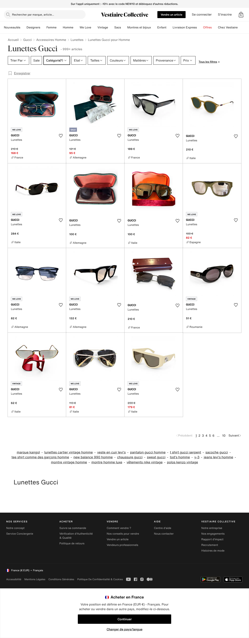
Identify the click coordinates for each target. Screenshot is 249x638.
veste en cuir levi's (111, 452)
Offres (207, 27)
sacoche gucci (216, 452)
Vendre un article (171, 14)
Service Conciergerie (19, 534)
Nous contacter (164, 534)
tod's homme (180, 457)
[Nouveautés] (23, 27)
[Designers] (43, 27)
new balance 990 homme (93, 457)
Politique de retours (71, 543)
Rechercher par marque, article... (33, 14)
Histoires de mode (212, 551)
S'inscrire (225, 14)
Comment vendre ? (119, 528)
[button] (241, 14)
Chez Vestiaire (228, 27)
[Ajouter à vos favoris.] (60, 135)
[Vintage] (111, 27)
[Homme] (76, 27)
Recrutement (209, 545)
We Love (85, 27)
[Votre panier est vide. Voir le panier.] (241, 14)
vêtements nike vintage (145, 462)
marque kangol (28, 452)
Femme (51, 27)
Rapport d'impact (212, 539)
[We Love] (94, 27)
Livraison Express (185, 27)
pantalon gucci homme (148, 452)
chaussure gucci (130, 457)
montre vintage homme (69, 462)
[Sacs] (124, 27)
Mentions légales (34, 579)
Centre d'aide (162, 528)
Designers (33, 27)
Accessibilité (13, 579)
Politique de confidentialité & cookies (100, 579)
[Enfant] (169, 27)
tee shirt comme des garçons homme (40, 457)
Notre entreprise (211, 528)
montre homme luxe (106, 462)
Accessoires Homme (51, 39)
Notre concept (15, 528)
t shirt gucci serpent (185, 452)
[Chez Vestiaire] (240, 27)
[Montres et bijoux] (154, 27)
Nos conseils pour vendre (123, 534)
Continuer (124, 619)
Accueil (13, 39)
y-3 (197, 457)
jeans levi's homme (218, 457)
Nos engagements (213, 534)
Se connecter (202, 14)
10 (223, 435)
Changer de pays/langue (124, 629)
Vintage (102, 27)
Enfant (162, 27)
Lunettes (77, 39)
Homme (68, 27)
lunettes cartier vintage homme (68, 452)
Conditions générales (61, 579)
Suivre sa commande (72, 528)
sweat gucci (156, 457)
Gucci (27, 39)
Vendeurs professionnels (122, 545)
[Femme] (59, 27)
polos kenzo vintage (182, 462)
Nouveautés (12, 27)
